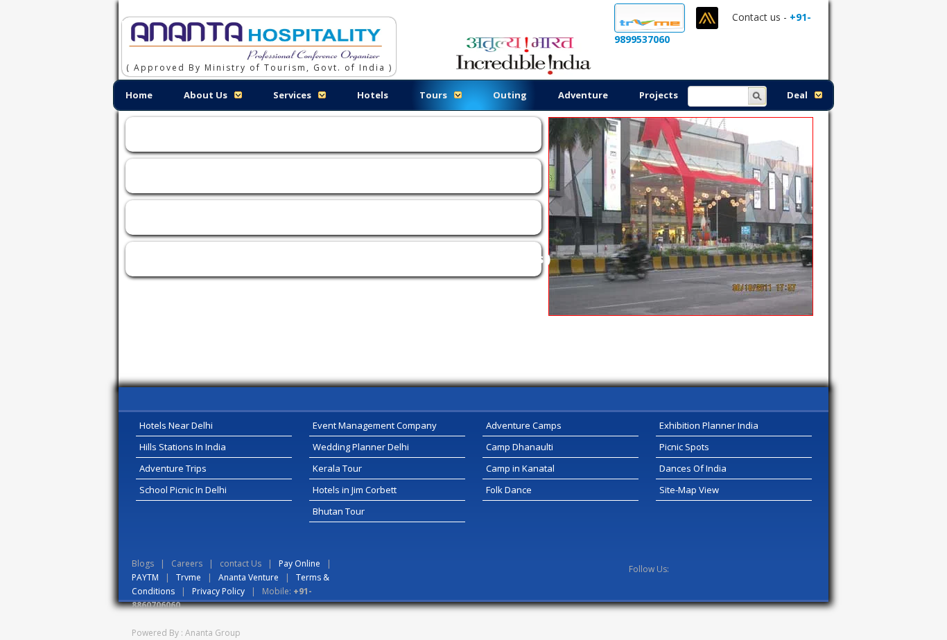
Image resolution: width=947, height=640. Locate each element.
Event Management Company (375, 425)
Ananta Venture (248, 577)
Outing (510, 95)
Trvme (188, 577)
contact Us (241, 563)
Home (139, 95)
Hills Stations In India (182, 447)
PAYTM (145, 577)
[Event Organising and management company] (252, 37)
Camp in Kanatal (520, 468)
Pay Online (299, 563)
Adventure (583, 95)
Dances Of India (693, 468)
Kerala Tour (337, 468)
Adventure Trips (173, 468)
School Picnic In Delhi (183, 489)
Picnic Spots (684, 447)
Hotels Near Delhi (176, 425)
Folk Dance (509, 489)
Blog (700, 67)
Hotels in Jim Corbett (355, 489)
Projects (658, 95)
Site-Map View (689, 489)
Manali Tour (642, 67)
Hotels (372, 95)
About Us (205, 95)
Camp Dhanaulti (519, 447)
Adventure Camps (524, 425)
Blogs (143, 563)
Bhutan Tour (339, 511)
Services (292, 95)
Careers (750, 67)
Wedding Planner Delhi (361, 447)
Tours (433, 95)
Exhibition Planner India (708, 425)
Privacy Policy (218, 591)
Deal (797, 95)
